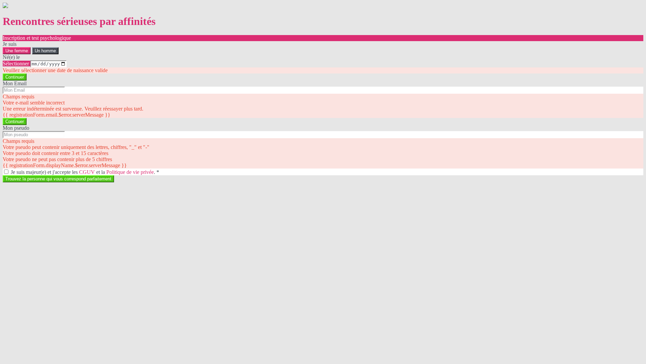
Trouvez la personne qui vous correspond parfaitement (58, 178)
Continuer (14, 77)
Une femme (16, 50)
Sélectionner (16, 63)
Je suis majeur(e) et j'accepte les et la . (85, 172)
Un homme (45, 50)
